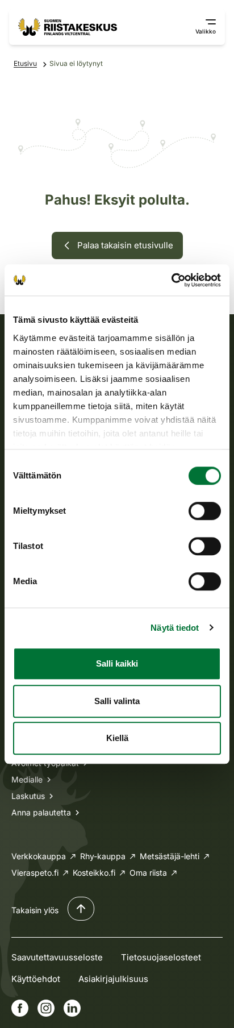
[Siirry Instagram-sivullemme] (46, 1008)
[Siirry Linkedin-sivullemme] (72, 1008)
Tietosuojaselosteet (161, 957)
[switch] (205, 511)
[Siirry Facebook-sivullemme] (19, 1008)
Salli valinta (117, 701)
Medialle (27, 779)
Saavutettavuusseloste (57, 957)
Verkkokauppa (38, 856)
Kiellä (117, 738)
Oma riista (148, 872)
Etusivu (25, 63)
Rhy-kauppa (103, 856)
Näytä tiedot (175, 627)
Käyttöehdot (35, 978)
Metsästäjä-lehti (169, 856)
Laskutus (28, 796)
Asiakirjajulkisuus (113, 978)
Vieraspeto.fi (34, 872)
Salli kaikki (117, 663)
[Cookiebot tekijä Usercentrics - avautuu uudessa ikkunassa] (171, 280)
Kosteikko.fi (94, 872)
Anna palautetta (41, 812)
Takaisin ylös (34, 910)
